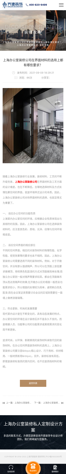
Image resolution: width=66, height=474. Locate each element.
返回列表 (33, 383)
